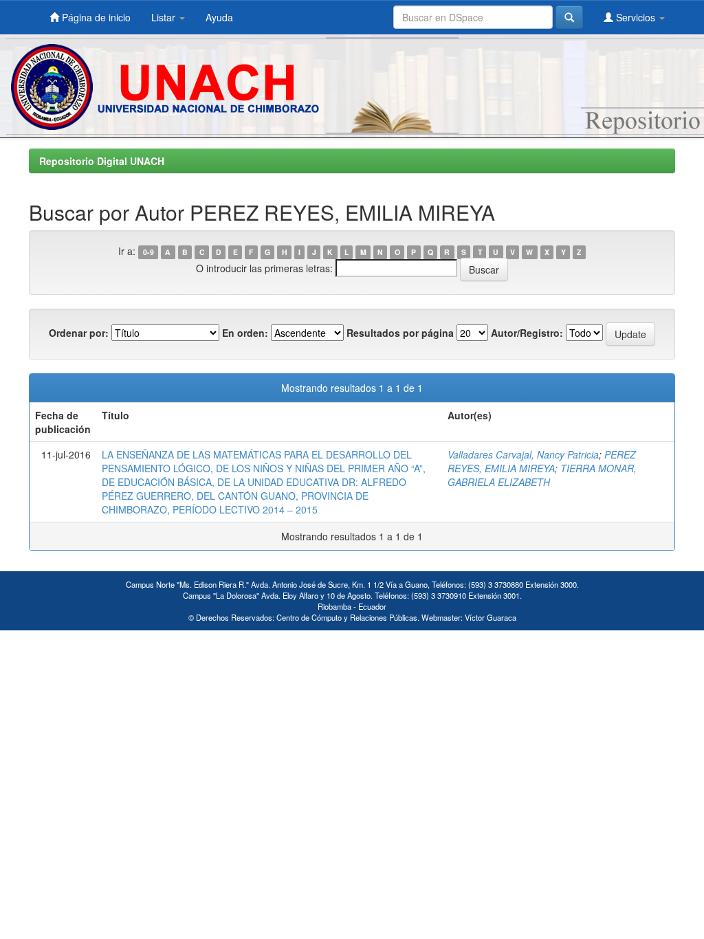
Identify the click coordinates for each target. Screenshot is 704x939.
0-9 (148, 252)
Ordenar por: (79, 333)
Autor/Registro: (527, 333)
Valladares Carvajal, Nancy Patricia (523, 454)
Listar (164, 17)
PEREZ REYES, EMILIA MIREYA (542, 461)
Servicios (635, 17)
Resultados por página (400, 333)
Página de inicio (95, 17)
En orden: (245, 333)
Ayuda (219, 17)
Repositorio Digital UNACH (101, 161)
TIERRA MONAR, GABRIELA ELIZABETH (542, 475)
